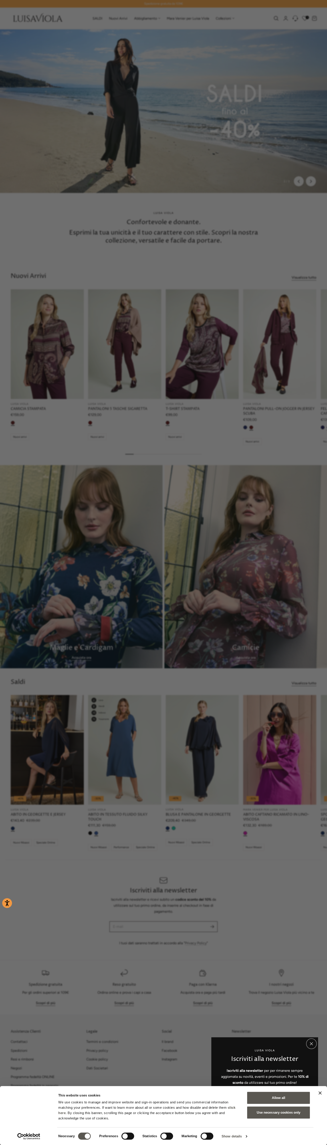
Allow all (278, 1098)
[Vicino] (311, 1043)
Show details (232, 1136)
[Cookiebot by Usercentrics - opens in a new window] (28, 1136)
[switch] (127, 1136)
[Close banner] (320, 1092)
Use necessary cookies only (279, 1112)
